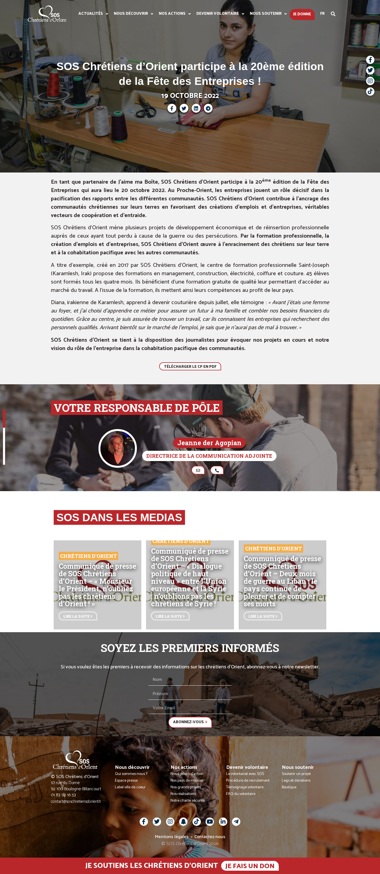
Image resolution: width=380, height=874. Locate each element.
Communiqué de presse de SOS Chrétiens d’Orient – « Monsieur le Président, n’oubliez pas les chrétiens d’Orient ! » (97, 585)
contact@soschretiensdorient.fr (76, 801)
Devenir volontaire (217, 14)
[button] (333, 14)
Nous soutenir (266, 14)
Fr (322, 14)
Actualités (90, 14)
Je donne (302, 14)
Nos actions (172, 14)
